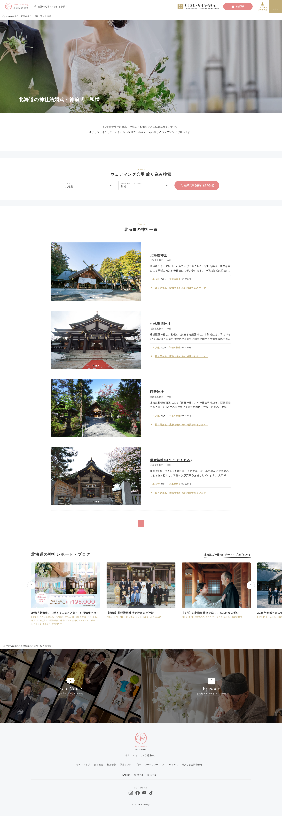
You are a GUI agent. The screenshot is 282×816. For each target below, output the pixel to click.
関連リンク (126, 764)
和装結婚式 (26, 16)
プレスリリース (170, 764)
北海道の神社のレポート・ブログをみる (227, 554)
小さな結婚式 (12, 16)
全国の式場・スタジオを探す (52, 6)
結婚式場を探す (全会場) (199, 185)
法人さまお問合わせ (192, 764)
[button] (91, 297)
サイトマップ (83, 764)
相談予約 (240, 6)
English (126, 775)
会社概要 (98, 764)
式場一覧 (38, 16)
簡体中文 (152, 775)
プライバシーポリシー (146, 764)
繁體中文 (138, 775)
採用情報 (111, 764)
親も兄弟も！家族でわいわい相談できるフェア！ (181, 288)
